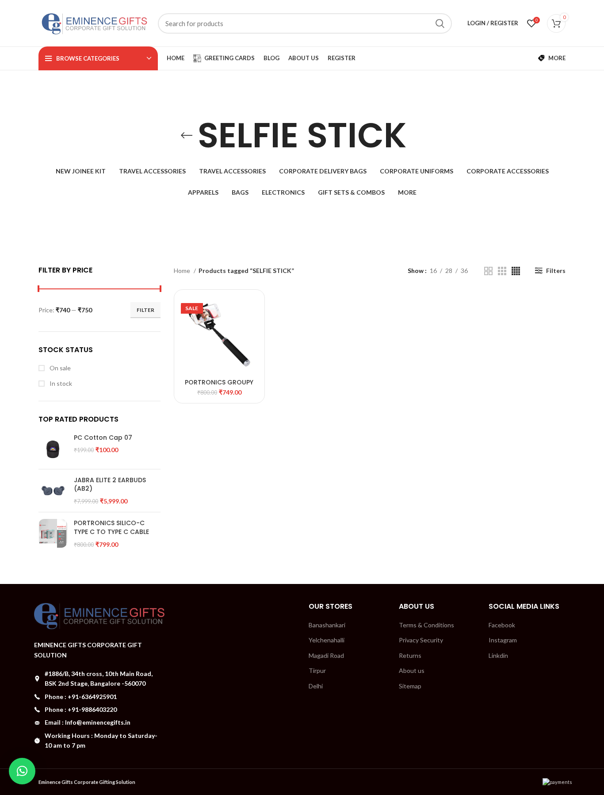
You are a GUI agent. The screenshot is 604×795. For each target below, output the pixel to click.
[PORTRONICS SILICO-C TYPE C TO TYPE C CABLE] (52, 534)
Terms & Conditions (426, 625)
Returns (410, 655)
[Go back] (187, 135)
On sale (59, 368)
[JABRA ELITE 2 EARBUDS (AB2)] (52, 491)
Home (182, 270)
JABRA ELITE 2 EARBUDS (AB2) (110, 484)
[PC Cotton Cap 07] (52, 448)
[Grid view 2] (488, 271)
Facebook (502, 625)
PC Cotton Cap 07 (103, 438)
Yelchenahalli (326, 640)
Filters (556, 270)
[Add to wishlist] (251, 331)
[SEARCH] (440, 23)
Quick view (251, 311)
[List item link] (99, 697)
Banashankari (327, 625)
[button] (22, 771)
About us (411, 670)
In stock (60, 383)
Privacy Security (421, 640)
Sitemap (410, 686)
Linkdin (498, 655)
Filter (145, 310)
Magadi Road (326, 655)
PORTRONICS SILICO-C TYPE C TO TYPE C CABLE (111, 527)
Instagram (503, 640)
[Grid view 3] (502, 271)
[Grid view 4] (516, 271)
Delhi (316, 686)
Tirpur (317, 670)
